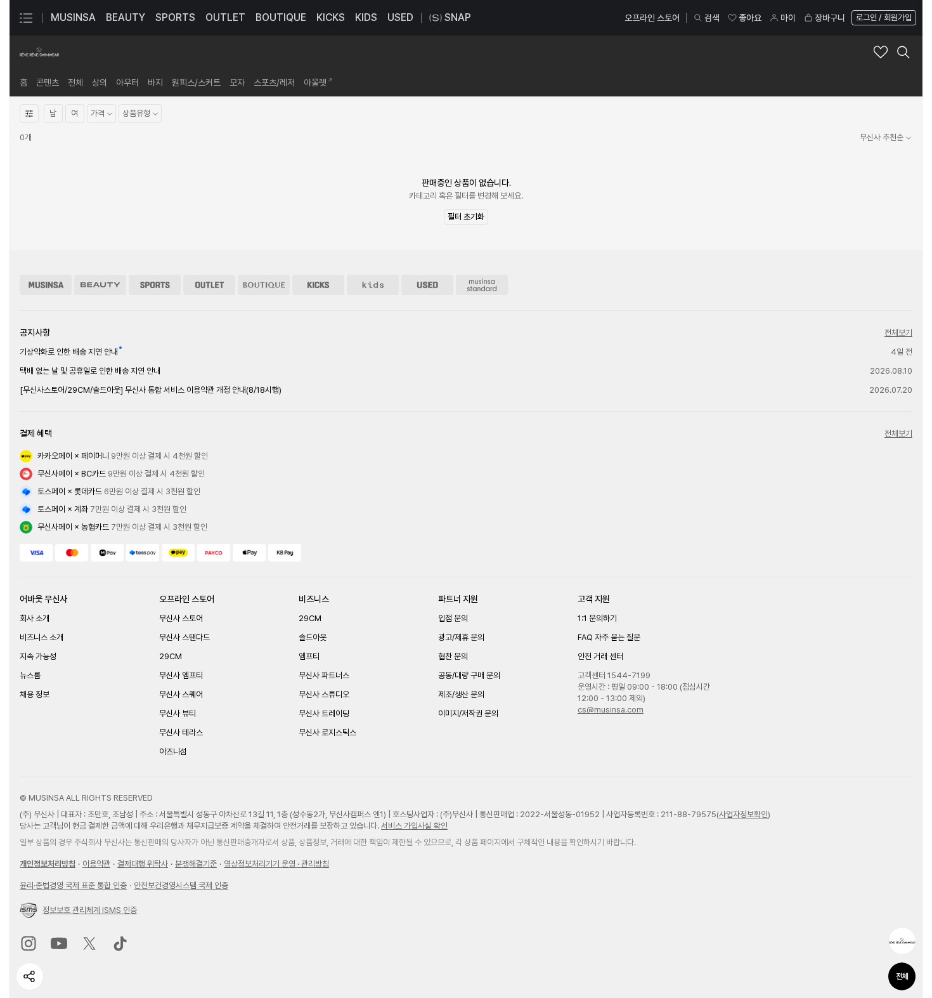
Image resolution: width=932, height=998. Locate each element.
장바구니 (830, 18)
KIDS (366, 17)
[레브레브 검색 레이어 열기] (903, 52)
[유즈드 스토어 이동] (427, 285)
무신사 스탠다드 (184, 637)
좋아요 (750, 18)
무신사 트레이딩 (324, 713)
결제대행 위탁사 (142, 864)
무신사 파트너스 (324, 675)
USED (400, 17)
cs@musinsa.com (611, 709)
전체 (902, 976)
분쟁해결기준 (196, 864)
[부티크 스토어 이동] (264, 285)
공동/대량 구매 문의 (469, 675)
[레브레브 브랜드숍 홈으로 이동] (39, 52)
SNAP (457, 17)
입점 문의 (453, 618)
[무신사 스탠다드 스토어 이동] (482, 285)
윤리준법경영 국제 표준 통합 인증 (73, 885)
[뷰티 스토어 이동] (100, 285)
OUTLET (225, 17)
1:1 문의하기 (597, 618)
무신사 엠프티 (181, 675)
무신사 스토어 (181, 618)
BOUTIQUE (281, 17)
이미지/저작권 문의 (468, 713)
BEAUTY (125, 17)
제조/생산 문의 (461, 694)
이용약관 (96, 864)
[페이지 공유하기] (30, 976)
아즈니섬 (173, 751)
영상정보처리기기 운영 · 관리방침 (276, 864)
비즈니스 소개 (41, 637)
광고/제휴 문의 (461, 637)
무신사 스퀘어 (181, 694)
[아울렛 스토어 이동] (209, 285)
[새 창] (28, 943)
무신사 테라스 (181, 732)
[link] (23, 82)
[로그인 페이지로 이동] (882, 18)
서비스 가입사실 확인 (414, 826)
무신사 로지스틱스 (327, 732)
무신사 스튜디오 (324, 694)
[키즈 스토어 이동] (373, 285)
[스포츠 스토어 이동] (155, 285)
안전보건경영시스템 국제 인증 (181, 885)
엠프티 (309, 656)
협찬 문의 (453, 656)
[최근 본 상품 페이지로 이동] (902, 941)
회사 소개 (34, 618)
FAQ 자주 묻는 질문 (609, 637)
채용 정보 (34, 694)
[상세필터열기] (29, 113)
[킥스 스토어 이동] (318, 285)
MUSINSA (73, 17)
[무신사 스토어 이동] (46, 285)
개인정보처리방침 (47, 864)
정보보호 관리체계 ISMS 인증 (89, 910)
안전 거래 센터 (600, 656)
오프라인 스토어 (652, 18)
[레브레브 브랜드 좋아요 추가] (881, 52)
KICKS (330, 17)
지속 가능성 (38, 656)
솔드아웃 (313, 637)
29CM (170, 656)
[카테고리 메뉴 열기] (26, 18)
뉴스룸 (30, 675)
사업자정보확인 (743, 814)
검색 (712, 18)
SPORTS (175, 17)
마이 (788, 18)
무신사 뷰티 (177, 713)
